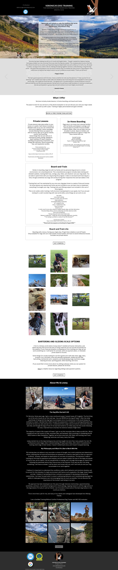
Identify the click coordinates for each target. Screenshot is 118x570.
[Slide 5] (59, 91)
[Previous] (6, 76)
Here (39, 369)
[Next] (112, 76)
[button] (36, 512)
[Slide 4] (58, 91)
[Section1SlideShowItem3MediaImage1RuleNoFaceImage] (55, 91)
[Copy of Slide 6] (62, 91)
